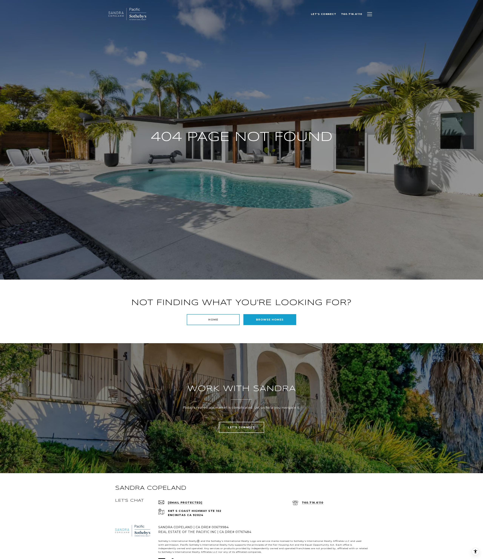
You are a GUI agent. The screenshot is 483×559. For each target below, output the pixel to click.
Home (213, 319)
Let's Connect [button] (241, 427)
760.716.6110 (312, 502)
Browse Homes (270, 319)
